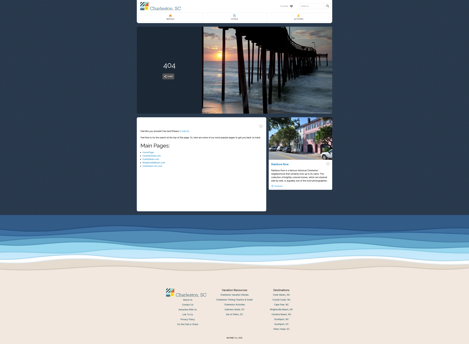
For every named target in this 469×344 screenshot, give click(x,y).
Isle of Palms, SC (234, 314)
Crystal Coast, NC (281, 299)
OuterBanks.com (150, 159)
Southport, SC (281, 324)
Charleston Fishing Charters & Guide (234, 299)
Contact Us (187, 304)
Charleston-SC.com (152, 166)
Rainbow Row (280, 164)
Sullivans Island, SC (234, 309)
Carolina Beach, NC (281, 314)
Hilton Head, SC (281, 329)
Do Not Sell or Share (187, 324)
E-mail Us (184, 131)
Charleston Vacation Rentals (234, 294)
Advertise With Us (188, 309)
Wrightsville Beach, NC (281, 309)
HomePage (148, 152)
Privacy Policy (187, 319)
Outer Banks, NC (281, 294)
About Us (187, 300)
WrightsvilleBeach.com (153, 162)
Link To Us (187, 314)
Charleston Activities (234, 304)
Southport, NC (281, 319)
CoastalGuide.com (151, 155)
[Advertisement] (201, 194)
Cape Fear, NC (281, 304)
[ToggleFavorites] (261, 126)
